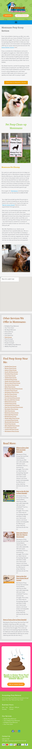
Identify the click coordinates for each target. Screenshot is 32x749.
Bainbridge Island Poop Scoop (14, 388)
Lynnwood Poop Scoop (11, 420)
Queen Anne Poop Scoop (12, 381)
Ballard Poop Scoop (10, 401)
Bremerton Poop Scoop (11, 412)
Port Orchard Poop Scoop (12, 398)
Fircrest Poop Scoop (11, 427)
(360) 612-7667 (5, 739)
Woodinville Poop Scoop (12, 422)
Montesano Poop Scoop (12, 392)
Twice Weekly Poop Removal (12, 720)
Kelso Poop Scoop (10, 386)
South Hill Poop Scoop (11, 372)
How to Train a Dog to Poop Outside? (15, 620)
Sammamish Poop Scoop (12, 405)
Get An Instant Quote (8, 205)
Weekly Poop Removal (10, 718)
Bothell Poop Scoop (10, 416)
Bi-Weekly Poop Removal (11, 722)
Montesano (14, 191)
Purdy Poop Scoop (10, 423)
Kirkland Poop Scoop (11, 379)
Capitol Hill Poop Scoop (11, 429)
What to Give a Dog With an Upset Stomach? (22, 450)
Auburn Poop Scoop (11, 370)
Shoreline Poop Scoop (11, 373)
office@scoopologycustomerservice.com (14, 740)
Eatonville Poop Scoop (11, 414)
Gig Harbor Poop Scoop (12, 385)
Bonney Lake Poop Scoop (12, 399)
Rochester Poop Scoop (11, 409)
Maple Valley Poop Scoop (12, 418)
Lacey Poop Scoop (10, 375)
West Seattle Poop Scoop (12, 425)
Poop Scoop (8, 337)
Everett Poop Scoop (10, 403)
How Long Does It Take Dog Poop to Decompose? (22, 535)
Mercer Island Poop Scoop (12, 383)
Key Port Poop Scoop (11, 394)
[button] (13, 731)
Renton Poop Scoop (10, 368)
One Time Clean (8, 724)
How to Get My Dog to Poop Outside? (22, 492)
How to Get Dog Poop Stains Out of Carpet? (22, 578)
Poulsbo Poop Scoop (11, 396)
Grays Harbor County (8, 47)
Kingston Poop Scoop (11, 390)
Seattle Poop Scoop (10, 366)
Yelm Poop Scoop (10, 411)
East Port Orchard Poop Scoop (14, 407)
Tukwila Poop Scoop (10, 377)
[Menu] (16, 22)
